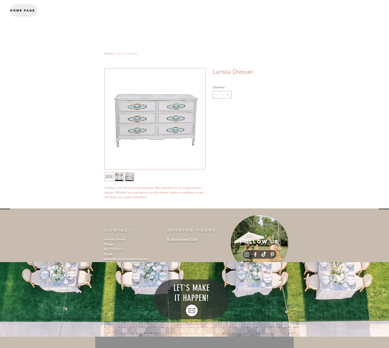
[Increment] (228, 94)
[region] (259, 243)
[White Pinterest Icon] (272, 254)
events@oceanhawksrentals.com (126, 259)
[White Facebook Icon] (255, 254)
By (169, 239)
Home (108, 53)
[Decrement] (215, 94)
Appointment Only (184, 239)
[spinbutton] (222, 94)
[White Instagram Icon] (247, 254)
